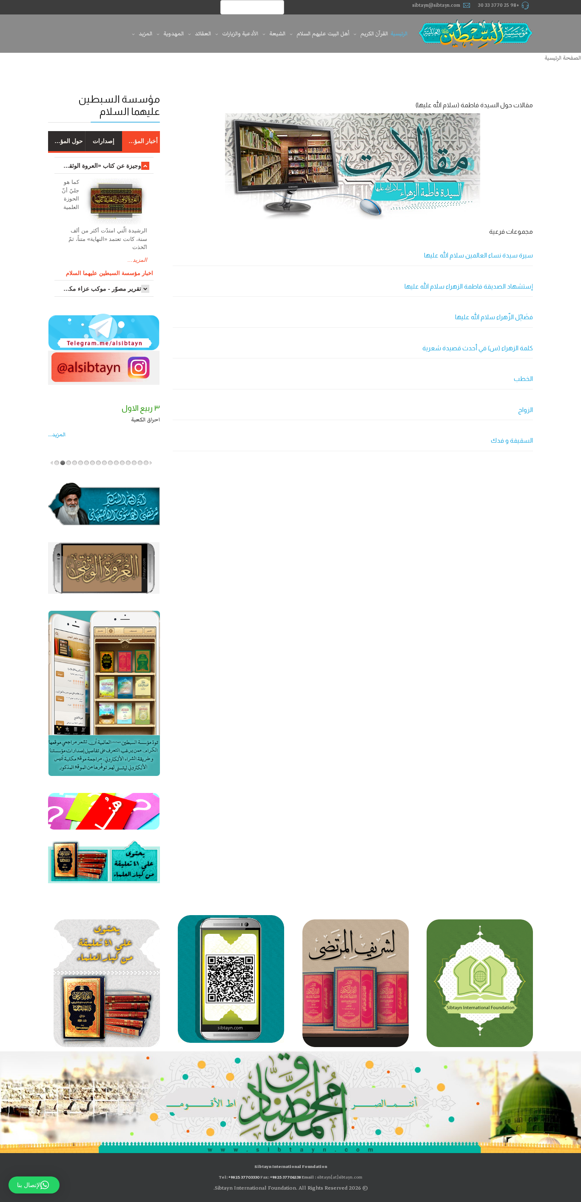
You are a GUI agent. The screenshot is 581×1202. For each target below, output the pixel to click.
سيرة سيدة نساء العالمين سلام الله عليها (478, 255)
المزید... (102, 434)
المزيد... (137, 260)
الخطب (523, 378)
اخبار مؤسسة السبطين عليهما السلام (109, 273)
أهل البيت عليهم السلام (322, 33)
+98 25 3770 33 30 (498, 5)
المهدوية (173, 33)
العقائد (203, 33)
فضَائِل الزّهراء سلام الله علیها (494, 317)
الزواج (525, 409)
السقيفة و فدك (512, 440)
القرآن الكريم (374, 33)
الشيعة (277, 33)
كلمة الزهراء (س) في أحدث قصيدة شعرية (477, 348)
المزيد (145, 33)
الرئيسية (398, 33)
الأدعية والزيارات (240, 33)
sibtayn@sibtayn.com (436, 5)
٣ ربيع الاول (75, 408)
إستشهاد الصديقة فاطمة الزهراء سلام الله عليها (468, 286)
